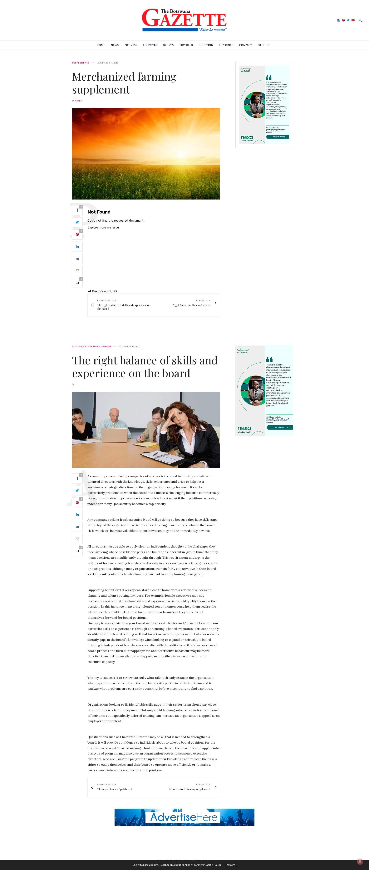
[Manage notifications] (360, 861)
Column (77, 347)
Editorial (226, 45)
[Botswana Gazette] (184, 20)
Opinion (263, 45)
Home (101, 45)
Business (130, 45)
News (115, 45)
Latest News (91, 347)
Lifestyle (150, 45)
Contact (245, 45)
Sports (168, 45)
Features (186, 45)
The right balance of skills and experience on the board (145, 366)
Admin (78, 100)
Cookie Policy (212, 865)
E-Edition (206, 45)
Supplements (80, 63)
